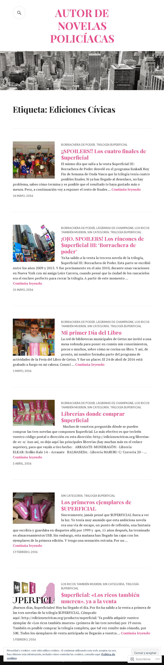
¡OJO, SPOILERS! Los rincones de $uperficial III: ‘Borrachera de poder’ (102, 245)
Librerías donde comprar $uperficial (92, 416)
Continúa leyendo (126, 189)
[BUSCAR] (19, 12)
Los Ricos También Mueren (81, 584)
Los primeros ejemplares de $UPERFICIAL (96, 505)
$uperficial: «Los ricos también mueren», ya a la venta (100, 598)
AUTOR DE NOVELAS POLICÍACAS (82, 25)
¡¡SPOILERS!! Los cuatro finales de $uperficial (103, 154)
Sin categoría (98, 232)
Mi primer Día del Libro (91, 332)
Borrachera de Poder (78, 144)
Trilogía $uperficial (111, 144)
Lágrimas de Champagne (114, 228)
